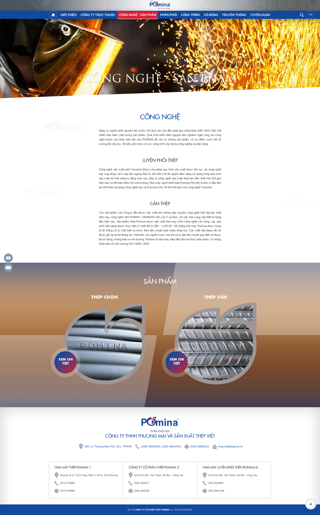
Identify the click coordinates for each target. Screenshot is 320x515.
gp (8, 267)
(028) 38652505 (150, 446)
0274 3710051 (67, 483)
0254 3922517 (141, 483)
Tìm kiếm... (301, 14)
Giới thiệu (69, 14)
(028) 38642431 (171, 446)
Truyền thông (234, 14)
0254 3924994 (215, 483)
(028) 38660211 (199, 446)
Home (53, 15)
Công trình (190, 14)
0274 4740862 (67, 490)
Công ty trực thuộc (98, 14)
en (310, 15)
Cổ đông (211, 14)
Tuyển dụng (260, 14)
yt (8, 258)
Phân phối (168, 14)
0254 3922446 (141, 490)
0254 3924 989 (216, 490)
